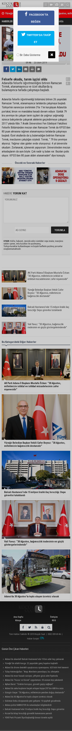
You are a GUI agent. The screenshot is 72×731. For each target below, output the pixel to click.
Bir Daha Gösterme (29, 55)
